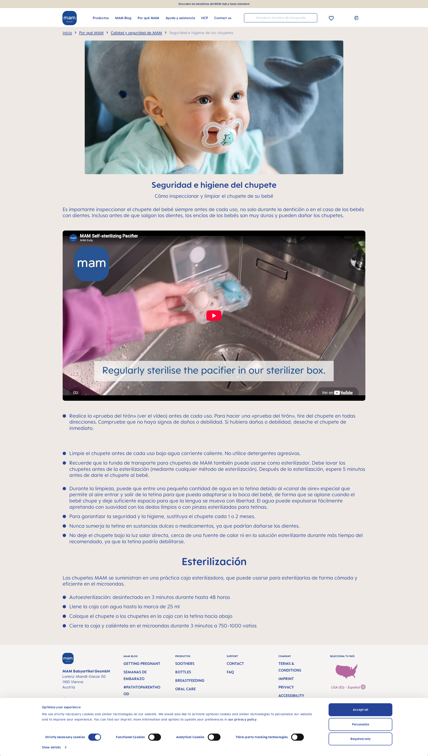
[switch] (154, 737)
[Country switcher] (357, 18)
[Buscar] (312, 17)
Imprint (286, 678)
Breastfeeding (189, 680)
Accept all (360, 709)
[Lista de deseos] (331, 17)
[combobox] (280, 17)
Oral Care (185, 689)
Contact (235, 663)
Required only (360, 739)
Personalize (360, 724)
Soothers (184, 663)
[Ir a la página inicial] (69, 18)
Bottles (183, 672)
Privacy (286, 687)
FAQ (230, 672)
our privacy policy (242, 719)
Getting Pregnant (141, 663)
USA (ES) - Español (346, 687)
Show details (51, 747)
